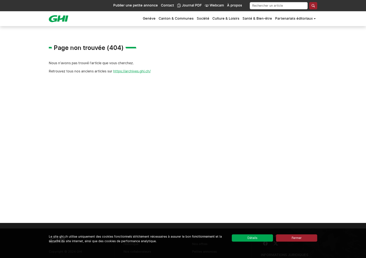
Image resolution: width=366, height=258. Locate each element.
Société (203, 18)
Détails (252, 238)
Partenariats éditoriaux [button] (294, 18)
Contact (167, 5)
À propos (234, 5)
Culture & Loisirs (225, 18)
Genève (149, 18)
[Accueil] (60, 18)
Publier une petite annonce (135, 5)
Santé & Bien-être (257, 18)
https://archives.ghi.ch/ (132, 71)
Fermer (297, 238)
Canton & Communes (176, 18)
